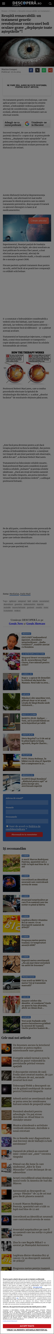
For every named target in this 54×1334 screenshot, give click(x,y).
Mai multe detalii (37, 1287)
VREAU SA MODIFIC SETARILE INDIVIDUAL (27, 1330)
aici (17, 1298)
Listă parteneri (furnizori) (10, 1321)
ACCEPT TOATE (27, 1326)
